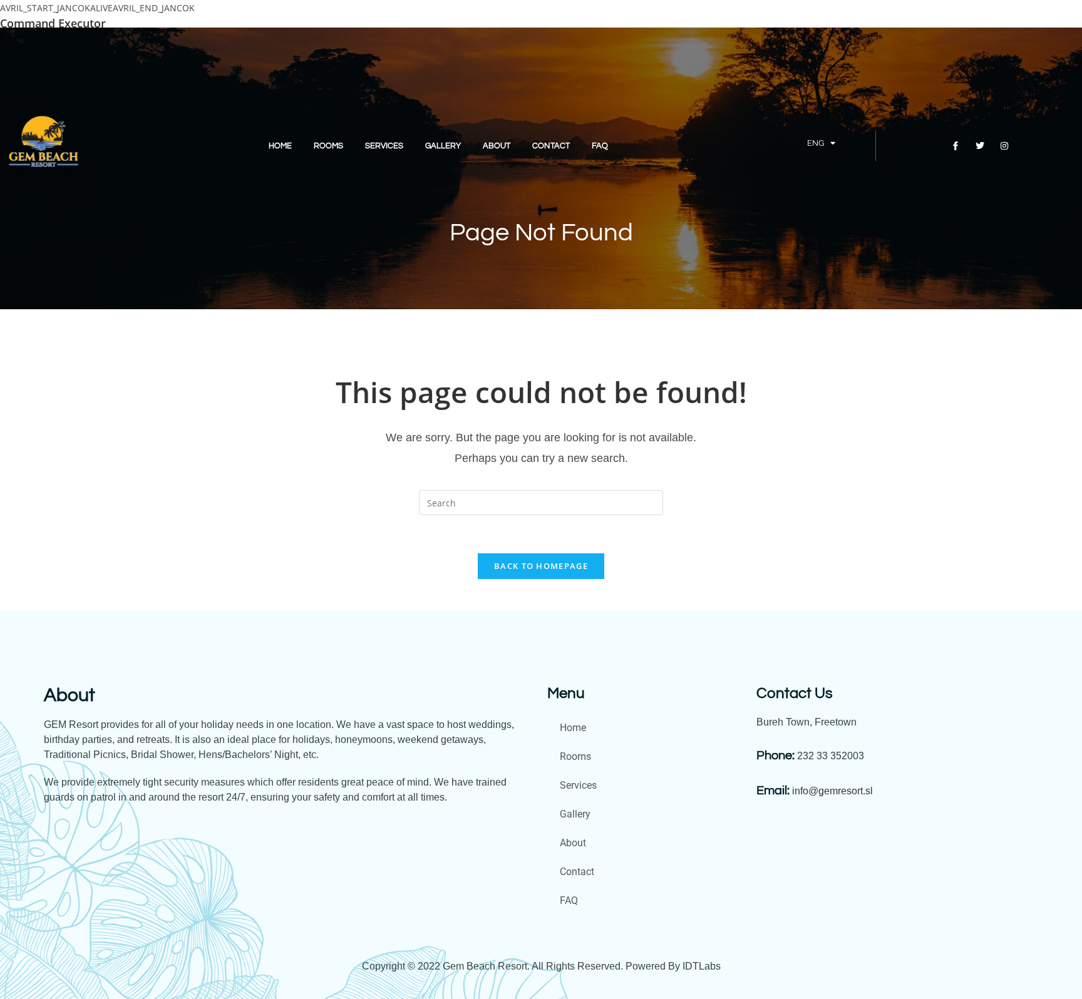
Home (280, 145)
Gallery (443, 145)
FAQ (600, 145)
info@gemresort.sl (832, 791)
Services (384, 145)
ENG (815, 143)
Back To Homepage (541, 565)
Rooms (328, 145)
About (496, 145)
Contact (551, 145)
